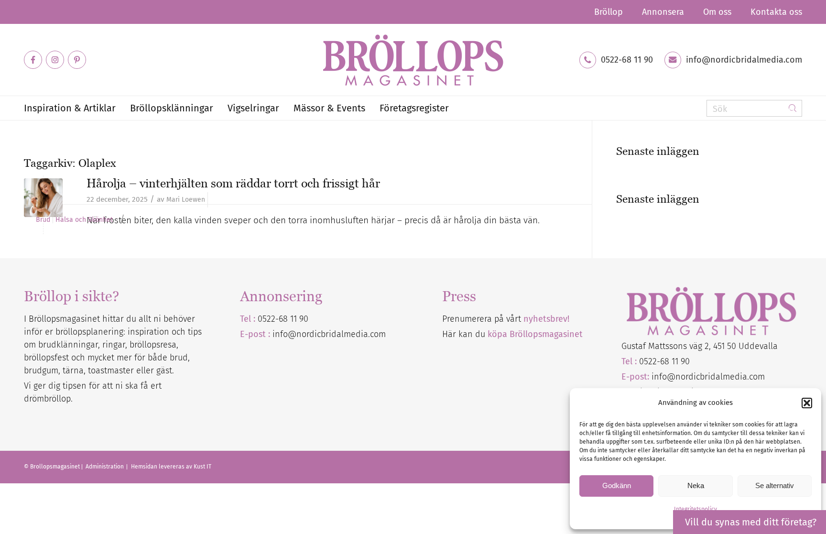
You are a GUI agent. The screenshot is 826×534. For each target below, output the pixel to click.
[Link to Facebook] (33, 60)
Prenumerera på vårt (505, 319)
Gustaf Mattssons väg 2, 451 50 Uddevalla (699, 346)
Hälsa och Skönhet (84, 220)
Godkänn (616, 485)
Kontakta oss (776, 12)
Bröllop (608, 12)
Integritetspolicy (695, 509)
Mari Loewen (185, 200)
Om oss (717, 12)
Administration (105, 466)
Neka (695, 485)
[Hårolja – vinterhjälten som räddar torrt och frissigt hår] (43, 197)
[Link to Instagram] (55, 60)
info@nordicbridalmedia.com (744, 59)
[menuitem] (608, 12)
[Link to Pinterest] (77, 60)
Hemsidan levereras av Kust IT (171, 466)
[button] (807, 403)
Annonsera (663, 12)
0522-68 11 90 (627, 59)
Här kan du (512, 334)
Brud (43, 220)
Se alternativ (774, 485)
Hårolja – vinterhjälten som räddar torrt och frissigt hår (233, 183)
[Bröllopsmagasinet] (413, 60)
